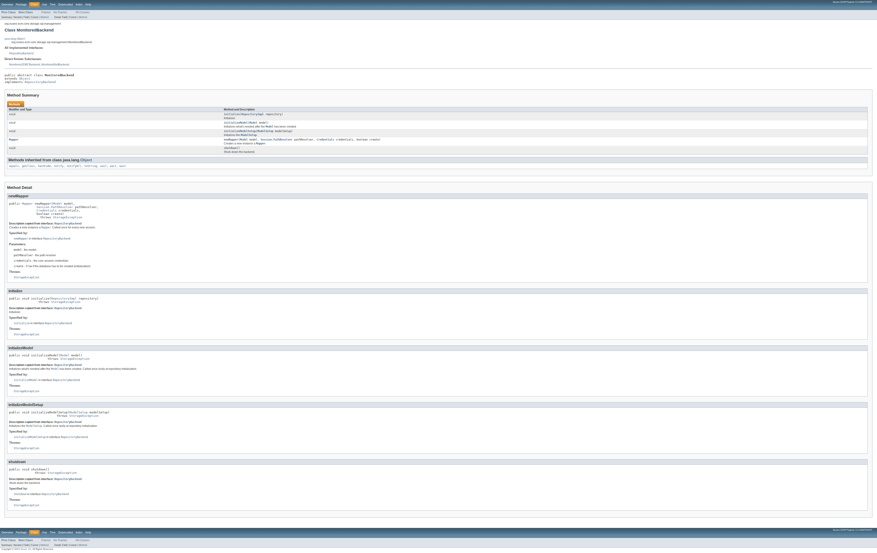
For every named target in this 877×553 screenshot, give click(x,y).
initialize (232, 114)
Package (21, 4)
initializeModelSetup (240, 131)
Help (88, 4)
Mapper (13, 139)
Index (79, 4)
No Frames (60, 12)
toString (90, 166)
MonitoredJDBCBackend (24, 64)
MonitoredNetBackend (55, 64)
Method (44, 17)
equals (14, 166)
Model (253, 122)
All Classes (83, 12)
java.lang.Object (15, 38)
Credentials (325, 139)
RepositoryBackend (21, 53)
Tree (52, 4)
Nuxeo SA (26, 549)
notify (58, 166)
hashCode (44, 166)
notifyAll (74, 166)
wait (103, 166)
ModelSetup (265, 131)
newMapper (231, 139)
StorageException (67, 217)
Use (44, 4)
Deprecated (65, 4)
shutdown (230, 148)
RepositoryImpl (252, 114)
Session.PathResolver (277, 139)
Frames (46, 12)
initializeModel (236, 122)
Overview (7, 4)
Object (24, 78)
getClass (28, 166)
